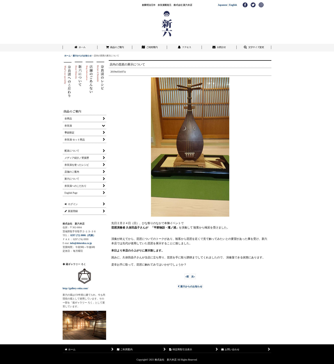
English (233, 4)
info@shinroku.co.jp (81, 243)
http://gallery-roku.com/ (75, 288)
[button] (254, 48)
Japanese (222, 4)
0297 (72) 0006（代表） (83, 235)
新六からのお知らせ (191, 286)
